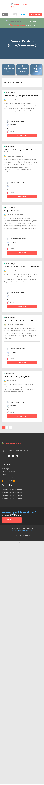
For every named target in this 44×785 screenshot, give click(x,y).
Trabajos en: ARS (36, 70)
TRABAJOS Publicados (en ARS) (12, 495)
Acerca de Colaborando (22, 536)
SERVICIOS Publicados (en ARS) (12, 498)
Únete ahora (12, 520)
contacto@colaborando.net (23, 530)
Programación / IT (8, 70)
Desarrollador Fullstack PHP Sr (21, 320)
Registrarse (35, 14)
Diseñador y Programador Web (21, 95)
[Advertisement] (22, 566)
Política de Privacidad (9, 472)
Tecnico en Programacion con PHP (20, 150)
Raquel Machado (10, 146)
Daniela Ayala (9, 374)
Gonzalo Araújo (10, 93)
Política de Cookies (8, 475)
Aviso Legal (5, 468)
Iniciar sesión (23, 14)
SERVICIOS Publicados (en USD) (12, 492)
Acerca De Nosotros (8, 478)
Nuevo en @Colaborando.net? (19, 512)
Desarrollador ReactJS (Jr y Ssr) (22, 266)
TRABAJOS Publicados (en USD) (12, 489)
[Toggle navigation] (5, 14)
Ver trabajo (22, 135)
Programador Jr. (13, 210)
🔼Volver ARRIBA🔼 (8, 481)
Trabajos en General (22, 70)
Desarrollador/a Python (17, 376)
